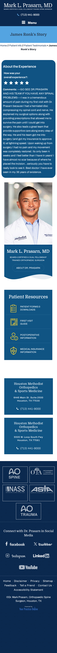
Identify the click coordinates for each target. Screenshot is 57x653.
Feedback (10, 585)
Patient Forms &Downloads (30, 308)
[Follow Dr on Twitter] (42, 544)
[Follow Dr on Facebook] (15, 544)
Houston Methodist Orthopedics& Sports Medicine (28, 387)
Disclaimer (20, 581)
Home (3, 45)
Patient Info (15, 45)
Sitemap (48, 581)
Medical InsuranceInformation (32, 350)
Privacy (35, 581)
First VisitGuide (26, 322)
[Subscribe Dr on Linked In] (42, 555)
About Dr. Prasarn (28, 268)
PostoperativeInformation (29, 336)
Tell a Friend (27, 585)
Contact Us (45, 585)
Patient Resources (28, 296)
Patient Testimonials (35, 45)
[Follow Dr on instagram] (15, 555)
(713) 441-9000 (30, 14)
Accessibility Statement (28, 589)
